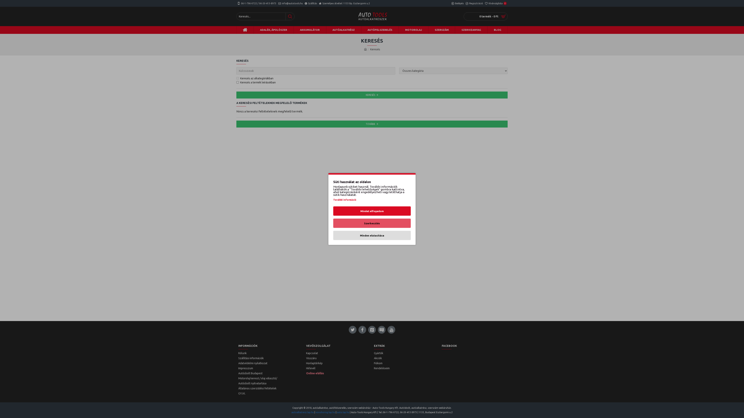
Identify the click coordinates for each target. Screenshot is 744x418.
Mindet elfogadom (372, 211)
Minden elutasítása (372, 235)
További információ (344, 200)
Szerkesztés (372, 223)
